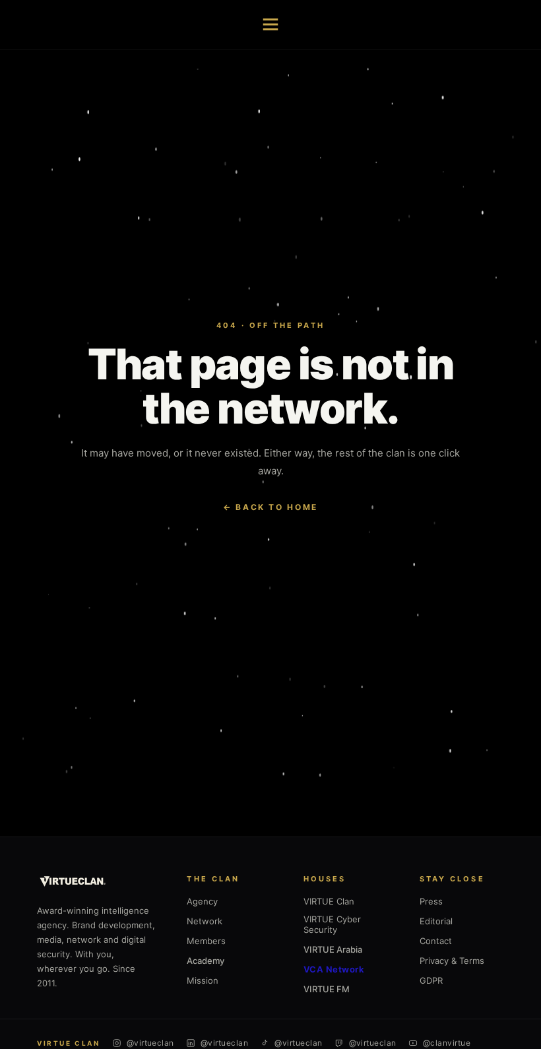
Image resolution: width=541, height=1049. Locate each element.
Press (431, 901)
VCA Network (334, 969)
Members (206, 941)
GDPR (431, 980)
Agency (202, 901)
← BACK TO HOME (270, 507)
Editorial (436, 921)
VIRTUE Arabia (332, 949)
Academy (205, 960)
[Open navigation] (270, 24)
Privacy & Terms (452, 960)
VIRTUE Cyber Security (332, 924)
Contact (436, 941)
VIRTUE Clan (328, 901)
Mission (202, 980)
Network (204, 921)
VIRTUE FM (326, 989)
